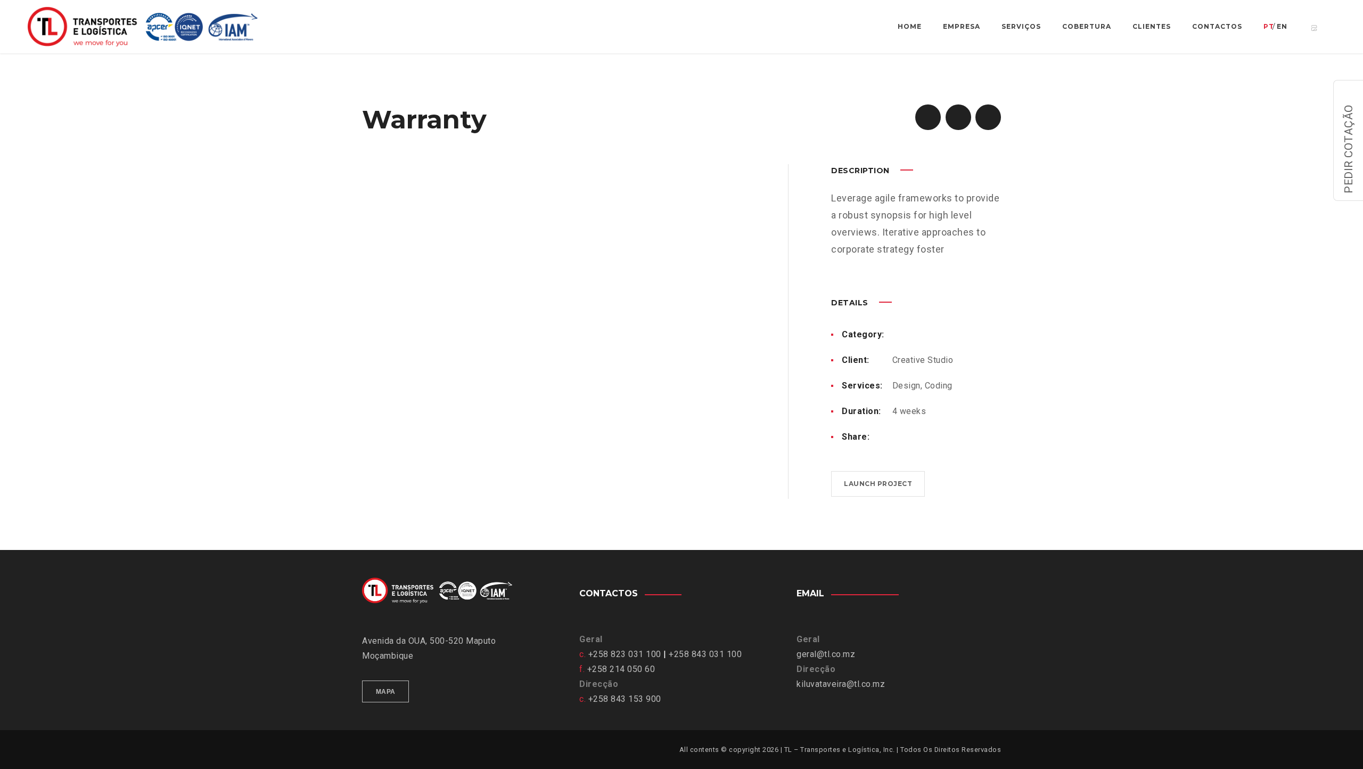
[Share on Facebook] (896, 437)
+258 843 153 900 (624, 699)
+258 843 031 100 (705, 654)
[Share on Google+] (964, 437)
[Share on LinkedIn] (947, 437)
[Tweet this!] (913, 437)
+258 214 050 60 (621, 669)
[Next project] (988, 117)
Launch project (878, 484)
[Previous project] (928, 117)
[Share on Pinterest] (930, 437)
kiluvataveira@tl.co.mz (841, 684)
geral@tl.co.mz (826, 654)
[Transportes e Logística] (153, 26)
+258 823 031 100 (624, 654)
